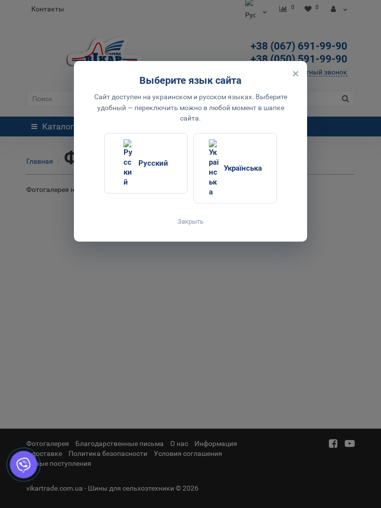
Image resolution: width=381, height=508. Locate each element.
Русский (153, 163)
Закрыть (190, 221)
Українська (243, 168)
